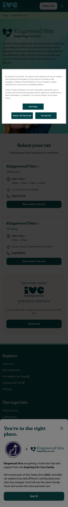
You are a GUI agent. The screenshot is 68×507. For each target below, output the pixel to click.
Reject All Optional (22, 115)
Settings (33, 106)
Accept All (46, 115)
